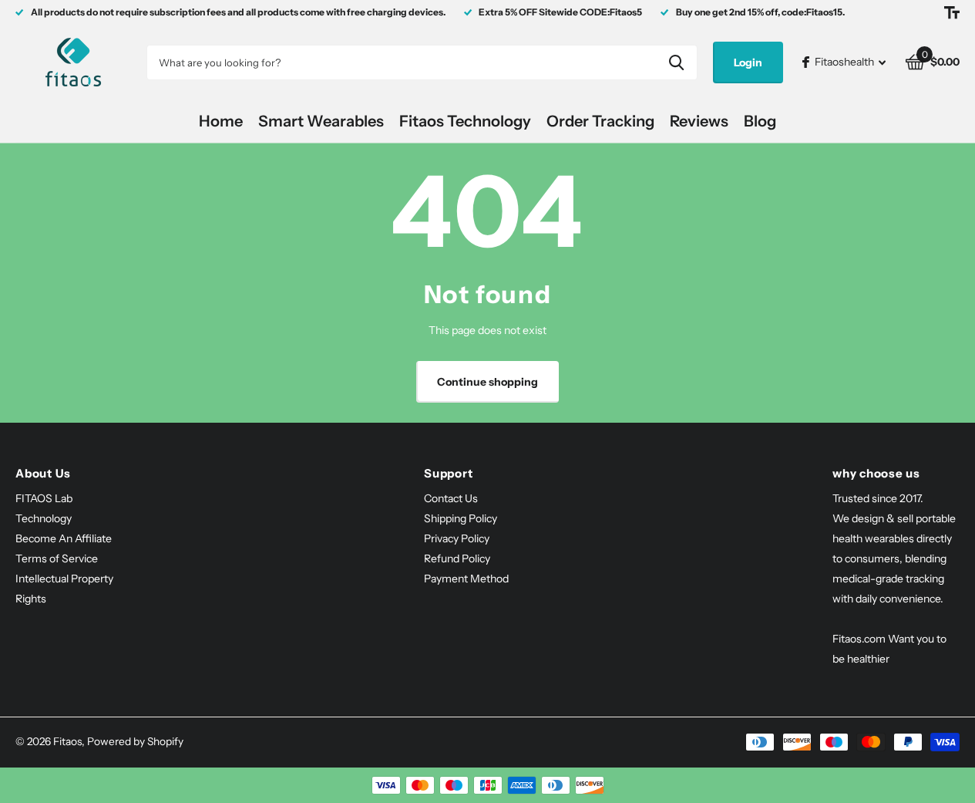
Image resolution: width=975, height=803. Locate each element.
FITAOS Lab (43, 498)
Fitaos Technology (465, 121)
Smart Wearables (321, 121)
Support (448, 473)
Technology (43, 518)
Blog (760, 121)
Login (748, 62)
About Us (43, 473)
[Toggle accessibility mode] (952, 12)
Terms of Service (56, 558)
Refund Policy (457, 558)
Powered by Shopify (135, 741)
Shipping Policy (460, 518)
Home (221, 121)
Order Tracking (600, 121)
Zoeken (676, 62)
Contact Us (451, 498)
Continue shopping (487, 382)
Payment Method (466, 578)
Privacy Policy (456, 538)
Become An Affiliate (63, 538)
